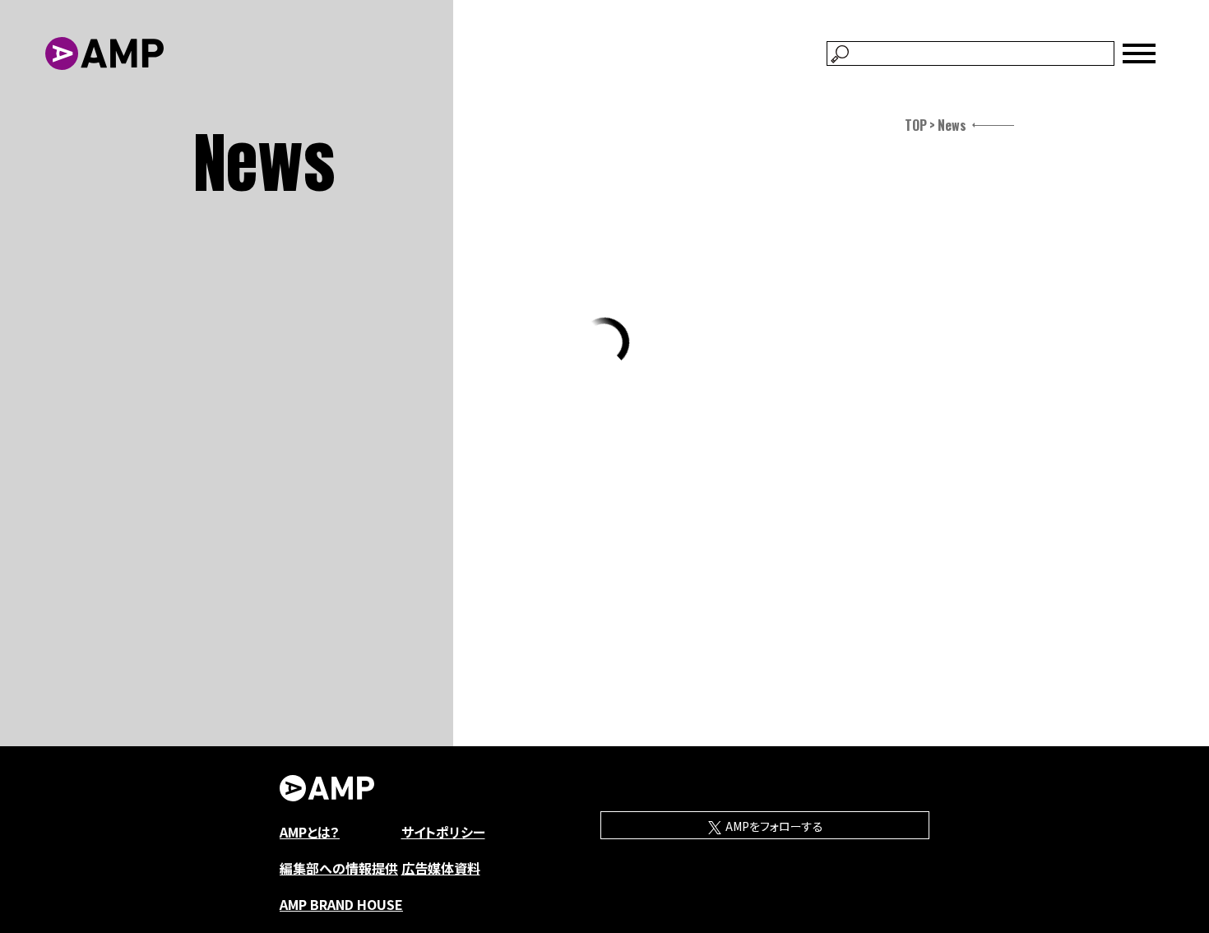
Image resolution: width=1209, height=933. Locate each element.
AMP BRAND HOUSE (341, 904)
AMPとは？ (310, 832)
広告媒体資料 (440, 868)
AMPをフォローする (773, 826)
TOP (916, 125)
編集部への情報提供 (339, 868)
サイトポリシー (443, 832)
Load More (605, 342)
